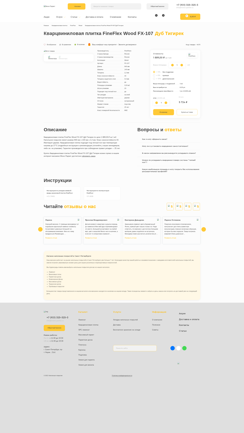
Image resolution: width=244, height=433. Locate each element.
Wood (80, 25)
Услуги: (117, 312)
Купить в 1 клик (187, 112)
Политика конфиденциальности (122, 375)
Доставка (117, 325)
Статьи (74, 17)
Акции (46, 17)
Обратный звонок (157, 6)
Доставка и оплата (94, 17)
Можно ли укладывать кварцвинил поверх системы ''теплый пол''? (168, 161)
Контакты (132, 17)
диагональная (165, 79)
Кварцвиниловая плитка (59, 25)
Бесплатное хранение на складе (126, 330)
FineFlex (73, 25)
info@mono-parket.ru (184, 7)
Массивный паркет (86, 335)
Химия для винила (86, 365)
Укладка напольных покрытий (125, 320)
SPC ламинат (84, 330)
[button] (91, 55)
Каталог (78, 6)
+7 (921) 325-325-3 (187, 5)
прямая (162, 75)
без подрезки (164, 72)
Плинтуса (82, 345)
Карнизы (82, 350)
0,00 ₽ (190, 16)
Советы (155, 330)
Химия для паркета (86, 360)
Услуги (59, 17)
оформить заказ (88, 156)
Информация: (159, 312)
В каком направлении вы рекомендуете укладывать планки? (169, 153)
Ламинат (82, 320)
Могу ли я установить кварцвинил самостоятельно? (165, 146)
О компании (115, 17)
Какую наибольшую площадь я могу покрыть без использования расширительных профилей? (170, 170)
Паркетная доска (85, 340)
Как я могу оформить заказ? (154, 139)
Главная (46, 25)
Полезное (156, 325)
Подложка (82, 355)
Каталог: (83, 312)
